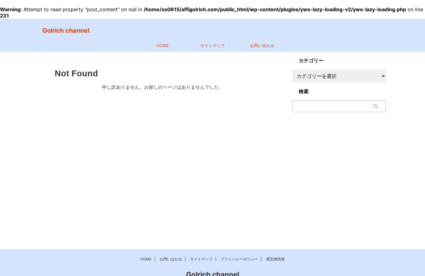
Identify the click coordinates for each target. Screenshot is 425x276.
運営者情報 (275, 259)
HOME (162, 45)
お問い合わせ (262, 45)
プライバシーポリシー (239, 259)
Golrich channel (65, 30)
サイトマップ (212, 45)
